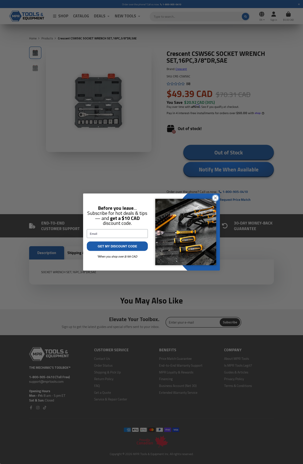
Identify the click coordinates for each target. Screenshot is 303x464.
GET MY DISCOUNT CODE (117, 246)
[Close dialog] (215, 198)
